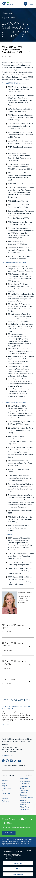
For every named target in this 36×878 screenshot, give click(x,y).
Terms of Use (24, 809)
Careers (4, 791)
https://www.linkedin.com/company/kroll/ (11, 760)
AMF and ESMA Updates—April (14, 402)
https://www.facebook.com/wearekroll (3, 760)
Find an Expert (6, 793)
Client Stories (6, 788)
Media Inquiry (6, 798)
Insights (4, 786)
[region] (18, 862)
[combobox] (22, 765)
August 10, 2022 (7, 56)
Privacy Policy (24, 807)
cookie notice (18, 857)
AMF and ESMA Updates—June (14, 83)
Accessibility (24, 779)
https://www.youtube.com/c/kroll (19, 761)
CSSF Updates (7, 534)
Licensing (23, 800)
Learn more (5, 724)
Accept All (18, 863)
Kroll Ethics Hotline (26, 797)
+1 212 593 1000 (8, 755)
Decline (18, 868)
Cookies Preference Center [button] (26, 787)
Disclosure (23, 795)
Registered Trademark (5, 802)
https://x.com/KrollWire (15, 761)
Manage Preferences (18, 874)
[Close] (32, 850)
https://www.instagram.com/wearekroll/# (7, 760)
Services (4, 783)
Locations (5, 796)
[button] (25, 4)
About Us (5, 781)
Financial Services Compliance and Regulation (23, 600)
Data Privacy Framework (24, 791)
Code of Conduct (25, 781)
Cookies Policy (24, 784)
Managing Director (24, 596)
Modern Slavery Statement (25, 803)
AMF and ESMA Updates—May (14, 262)
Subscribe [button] (8, 832)
